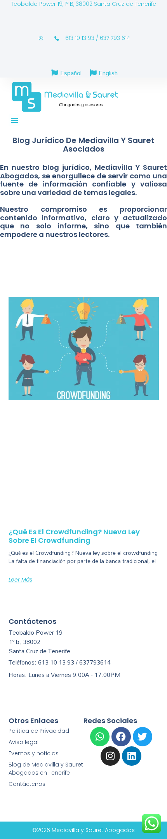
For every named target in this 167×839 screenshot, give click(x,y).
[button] (14, 120)
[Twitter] (142, 736)
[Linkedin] (131, 756)
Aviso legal (23, 742)
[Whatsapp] (100, 736)
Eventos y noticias (34, 753)
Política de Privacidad (39, 731)
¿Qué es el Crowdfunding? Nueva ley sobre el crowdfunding (74, 536)
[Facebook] (121, 736)
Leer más (20, 580)
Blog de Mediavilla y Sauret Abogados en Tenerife (46, 769)
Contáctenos (27, 784)
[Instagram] (110, 756)
